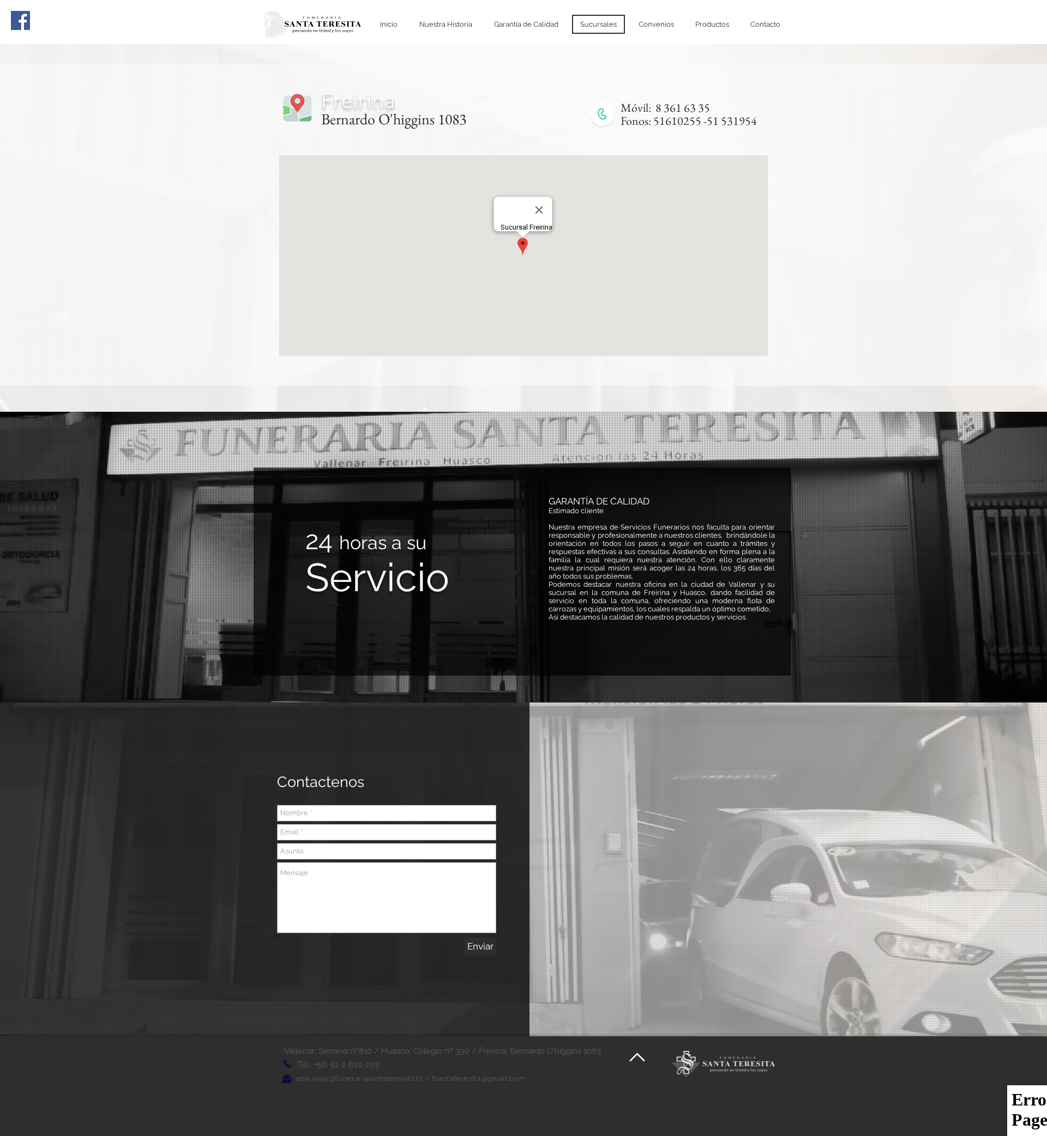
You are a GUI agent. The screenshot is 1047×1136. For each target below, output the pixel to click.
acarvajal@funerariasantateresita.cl (359, 1078)
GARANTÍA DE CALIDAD (599, 501)
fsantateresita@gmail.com (478, 1078)
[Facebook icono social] (20, 20)
